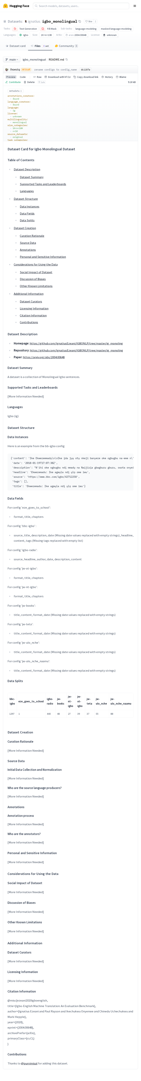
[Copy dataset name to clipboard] (79, 21)
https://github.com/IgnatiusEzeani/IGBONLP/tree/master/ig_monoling (76, 343)
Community (68, 46)
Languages (27, 191)
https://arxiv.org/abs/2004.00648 (44, 357)
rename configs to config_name (55, 69)
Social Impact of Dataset (36, 272)
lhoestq (15, 69)
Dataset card (18, 46)
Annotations (28, 250)
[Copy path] (67, 59)
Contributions (29, 322)
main (12, 59)
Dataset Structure (26, 199)
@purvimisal (29, 1063)
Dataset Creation (25, 228)
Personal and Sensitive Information (43, 257)
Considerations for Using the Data (36, 264)
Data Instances (29, 206)
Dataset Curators (31, 301)
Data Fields (27, 213)
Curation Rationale (32, 236)
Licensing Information (34, 308)
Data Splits (27, 220)
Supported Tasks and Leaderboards (43, 184)
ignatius (34, 21)
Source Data (28, 243)
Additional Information (29, 294)
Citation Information (33, 315)
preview (10, 77)
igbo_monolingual (59, 21)
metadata (14, 90)
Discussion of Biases (33, 279)
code (23, 77)
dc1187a (85, 69)
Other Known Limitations (36, 286)
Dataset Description (27, 169)
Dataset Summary (32, 177)
